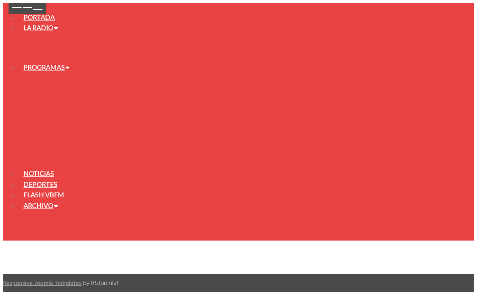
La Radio (38, 28)
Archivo (38, 206)
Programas (44, 68)
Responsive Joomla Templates (42, 283)
